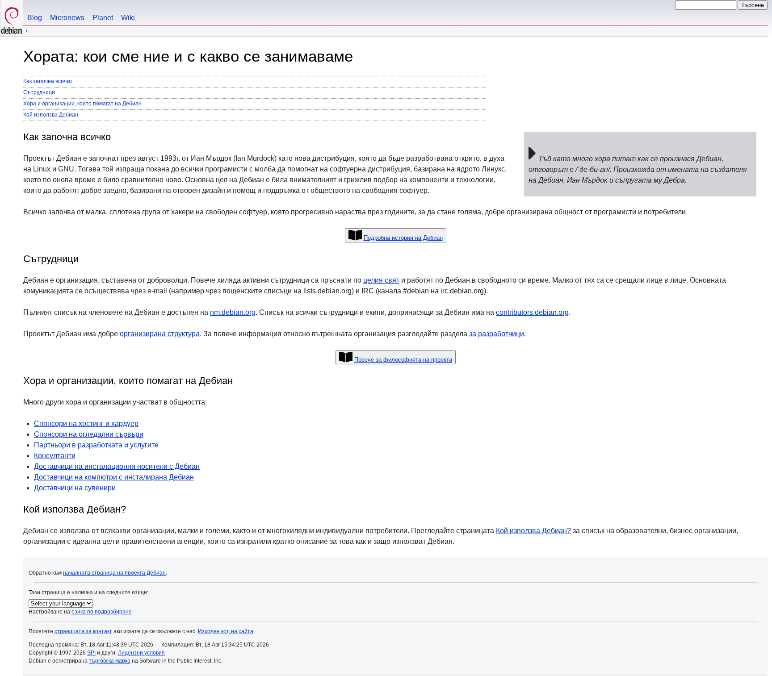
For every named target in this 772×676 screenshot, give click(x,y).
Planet (102, 17)
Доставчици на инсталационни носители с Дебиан (117, 466)
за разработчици (496, 334)
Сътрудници (39, 92)
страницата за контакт (83, 631)
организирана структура (160, 334)
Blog (34, 17)
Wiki (128, 17)
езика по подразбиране (101, 612)
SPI (91, 653)
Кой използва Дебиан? (533, 530)
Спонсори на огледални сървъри (88, 434)
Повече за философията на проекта (403, 359)
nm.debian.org (233, 312)
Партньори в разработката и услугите (96, 445)
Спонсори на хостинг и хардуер (86, 423)
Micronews (67, 17)
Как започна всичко (47, 81)
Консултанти (55, 455)
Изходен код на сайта (225, 631)
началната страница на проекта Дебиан (114, 573)
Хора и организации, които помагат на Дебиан (82, 103)
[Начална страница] (11, 18)
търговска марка (109, 661)
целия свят (381, 280)
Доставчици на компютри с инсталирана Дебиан (114, 477)
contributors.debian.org (532, 312)
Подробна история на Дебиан (403, 237)
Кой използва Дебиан (50, 115)
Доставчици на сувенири (75, 488)
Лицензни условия (141, 653)
